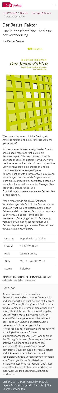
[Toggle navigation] (54, 5)
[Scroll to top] (52, 387)
